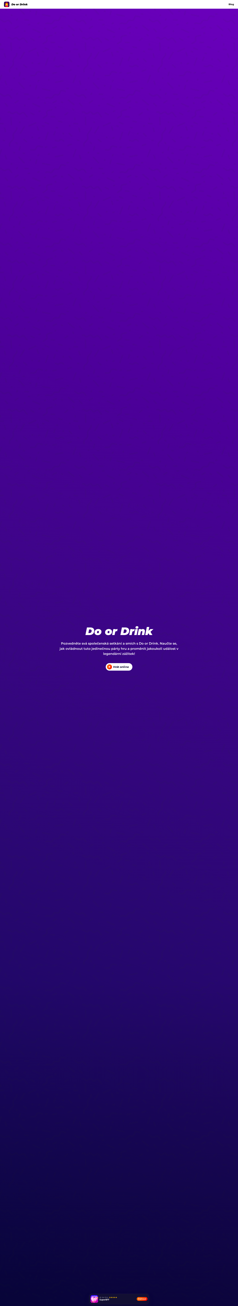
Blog (231, 4)
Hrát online (121, 666)
